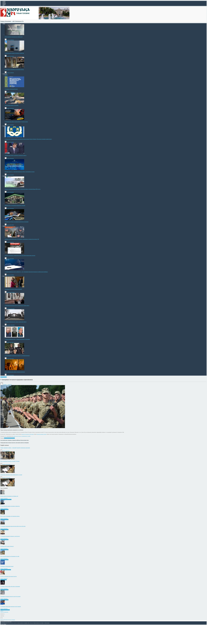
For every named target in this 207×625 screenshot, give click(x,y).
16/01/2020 (8, 477)
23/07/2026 (12, 258)
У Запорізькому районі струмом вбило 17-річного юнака (16, 121)
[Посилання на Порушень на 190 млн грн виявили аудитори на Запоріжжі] (14, 219)
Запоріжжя (2, 377)
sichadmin (8, 292)
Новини (5, 377)
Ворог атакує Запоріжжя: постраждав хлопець (14, 69)
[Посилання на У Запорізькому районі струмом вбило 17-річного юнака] (14, 119)
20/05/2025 (12, 358)
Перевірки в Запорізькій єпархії (11, 89)
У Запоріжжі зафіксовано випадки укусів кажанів (10, 606)
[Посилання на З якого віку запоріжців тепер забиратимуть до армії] (7, 486)
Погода (1, 610)
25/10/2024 (12, 375)
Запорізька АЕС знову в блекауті (7, 546)
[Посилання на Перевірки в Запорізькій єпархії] (14, 86)
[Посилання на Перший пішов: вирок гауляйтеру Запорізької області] (14, 153)
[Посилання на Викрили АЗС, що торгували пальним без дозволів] (14, 203)
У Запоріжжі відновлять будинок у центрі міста (10, 536)
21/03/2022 (12, 292)
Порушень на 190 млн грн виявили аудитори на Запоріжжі (16, 221)
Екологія (3, 499)
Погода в (4, 612)
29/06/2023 (12, 158)
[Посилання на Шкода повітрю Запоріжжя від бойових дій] (14, 34)
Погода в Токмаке (11, 619)
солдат (13, 438)
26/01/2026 (12, 224)
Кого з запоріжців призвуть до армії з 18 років (9, 461)
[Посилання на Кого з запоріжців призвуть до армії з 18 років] (7, 472)
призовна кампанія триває (41, 434)
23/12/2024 (12, 142)
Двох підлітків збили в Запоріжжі (11, 105)
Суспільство (9, 569)
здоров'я (5, 609)
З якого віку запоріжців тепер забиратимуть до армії (11, 474)
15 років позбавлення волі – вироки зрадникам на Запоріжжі (17, 339)
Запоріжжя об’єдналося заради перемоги (13, 289)
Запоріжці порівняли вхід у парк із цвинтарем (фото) (15, 321)
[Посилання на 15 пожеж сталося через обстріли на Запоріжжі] (2, 584)
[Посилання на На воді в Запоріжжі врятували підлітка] (2, 574)
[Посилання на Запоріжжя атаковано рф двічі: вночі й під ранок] (2, 594)
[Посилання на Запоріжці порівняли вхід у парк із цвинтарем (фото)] (14, 319)
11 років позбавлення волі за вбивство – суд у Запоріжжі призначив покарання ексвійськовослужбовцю (26, 271)
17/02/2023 (12, 174)
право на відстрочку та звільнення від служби (21, 436)
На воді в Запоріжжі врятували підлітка (8, 576)
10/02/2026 (12, 208)
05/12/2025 (12, 342)
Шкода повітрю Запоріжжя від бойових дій (13, 36)
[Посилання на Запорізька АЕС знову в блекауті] (2, 544)
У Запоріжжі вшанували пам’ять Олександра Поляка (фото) (17, 305)
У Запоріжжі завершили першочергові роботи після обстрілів (12, 526)
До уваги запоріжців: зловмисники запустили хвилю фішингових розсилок (20, 255)
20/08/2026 (5, 528)
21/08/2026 (12, 40)
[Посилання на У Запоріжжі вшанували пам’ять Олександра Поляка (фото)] (14, 303)
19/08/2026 (12, 92)
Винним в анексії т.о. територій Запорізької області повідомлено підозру (19, 171)
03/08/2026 (12, 242)
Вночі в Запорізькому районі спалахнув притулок (15, 372)
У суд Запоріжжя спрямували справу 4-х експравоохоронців (17, 355)
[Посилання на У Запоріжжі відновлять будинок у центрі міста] (2, 534)
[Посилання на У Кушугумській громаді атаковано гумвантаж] (14, 51)
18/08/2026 (12, 108)
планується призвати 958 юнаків (28, 434)
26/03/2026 (12, 192)
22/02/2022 (12, 308)
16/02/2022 (12, 325)
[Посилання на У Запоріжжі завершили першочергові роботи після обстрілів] (2, 524)
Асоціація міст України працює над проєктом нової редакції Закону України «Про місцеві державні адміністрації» (28, 139)
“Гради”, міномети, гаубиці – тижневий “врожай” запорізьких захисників (15, 447)
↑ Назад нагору (3, 624)
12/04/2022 (7, 450)
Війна (1, 499)
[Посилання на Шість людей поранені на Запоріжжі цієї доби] (2, 554)
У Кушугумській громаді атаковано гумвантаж (14, 53)
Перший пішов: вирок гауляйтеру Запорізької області (15, 155)
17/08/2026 (12, 124)
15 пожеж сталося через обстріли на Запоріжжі (10, 586)
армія (5, 438)
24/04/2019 (10, 384)
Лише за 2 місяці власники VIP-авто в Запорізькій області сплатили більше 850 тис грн (22, 189)
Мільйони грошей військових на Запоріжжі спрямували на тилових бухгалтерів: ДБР (22, 239)
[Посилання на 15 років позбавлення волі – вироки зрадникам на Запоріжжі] (14, 337)
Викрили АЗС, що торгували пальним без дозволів (15, 205)
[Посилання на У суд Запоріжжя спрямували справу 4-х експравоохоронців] (14, 353)
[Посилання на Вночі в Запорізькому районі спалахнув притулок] (14, 369)
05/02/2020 (8, 464)
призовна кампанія (9, 438)
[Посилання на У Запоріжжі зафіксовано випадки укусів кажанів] (2, 604)
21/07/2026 (12, 275)
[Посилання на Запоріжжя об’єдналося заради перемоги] (14, 287)
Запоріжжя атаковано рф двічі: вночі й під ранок (10, 596)
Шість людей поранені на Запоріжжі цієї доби (9, 556)
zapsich (8, 40)
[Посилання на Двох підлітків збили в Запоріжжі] (14, 103)
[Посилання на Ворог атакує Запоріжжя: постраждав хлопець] (14, 67)
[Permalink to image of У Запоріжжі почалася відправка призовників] (32, 427)
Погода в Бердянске (4, 619)
